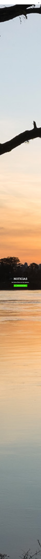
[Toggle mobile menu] (38, 2)
